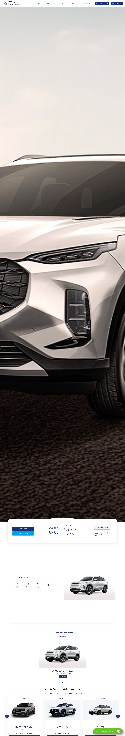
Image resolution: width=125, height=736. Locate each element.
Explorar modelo (103, 527)
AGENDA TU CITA (102, 3)
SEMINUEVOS (74, 3)
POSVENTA (88, 3)
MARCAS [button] (50, 3)
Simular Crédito (23, 533)
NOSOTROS (38, 3)
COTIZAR (63, 676)
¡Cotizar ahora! (23, 529)
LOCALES (62, 3)
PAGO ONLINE (117, 3)
